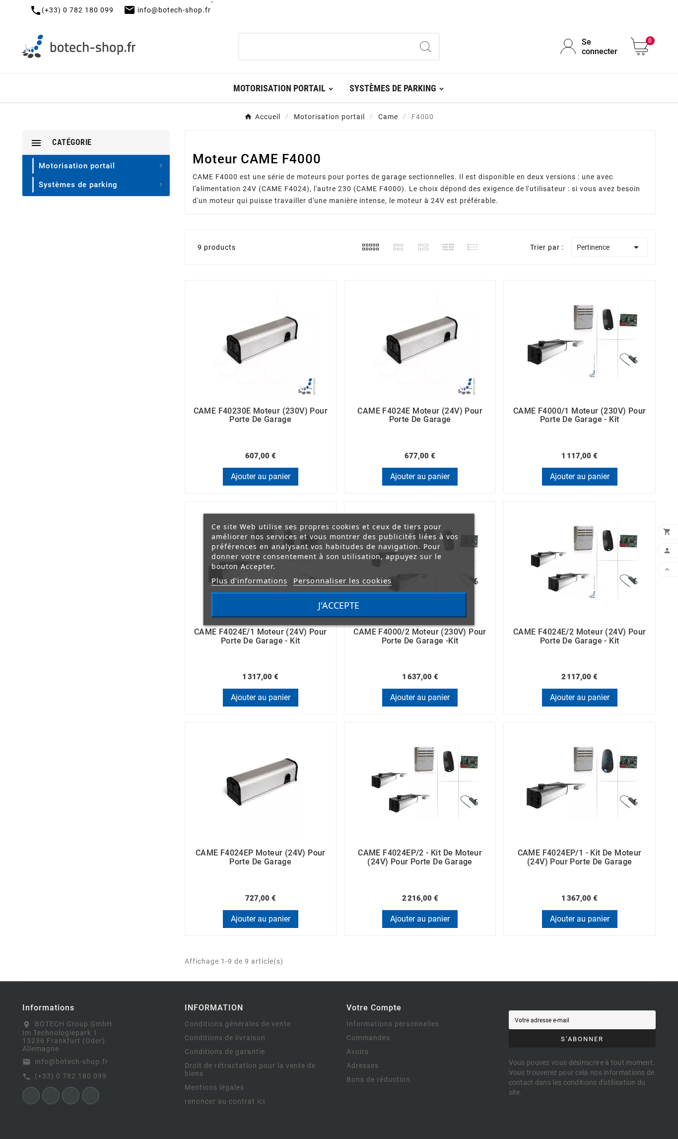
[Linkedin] (51, 1095)
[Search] (425, 46)
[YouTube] (71, 1095)
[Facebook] (31, 1095)
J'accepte (338, 605)
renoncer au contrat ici (225, 1101)
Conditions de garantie (225, 1052)
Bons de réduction (378, 1079)
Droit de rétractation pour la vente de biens (250, 1069)
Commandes (368, 1038)
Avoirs (357, 1052)
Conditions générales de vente (238, 1024)
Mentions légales (214, 1087)
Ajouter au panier (260, 476)
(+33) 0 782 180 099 (71, 1076)
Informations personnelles (392, 1024)
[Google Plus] (90, 1095)
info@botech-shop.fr (71, 1062)
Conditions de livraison (225, 1038)
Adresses (362, 1065)
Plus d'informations (249, 580)
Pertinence (609, 247)
